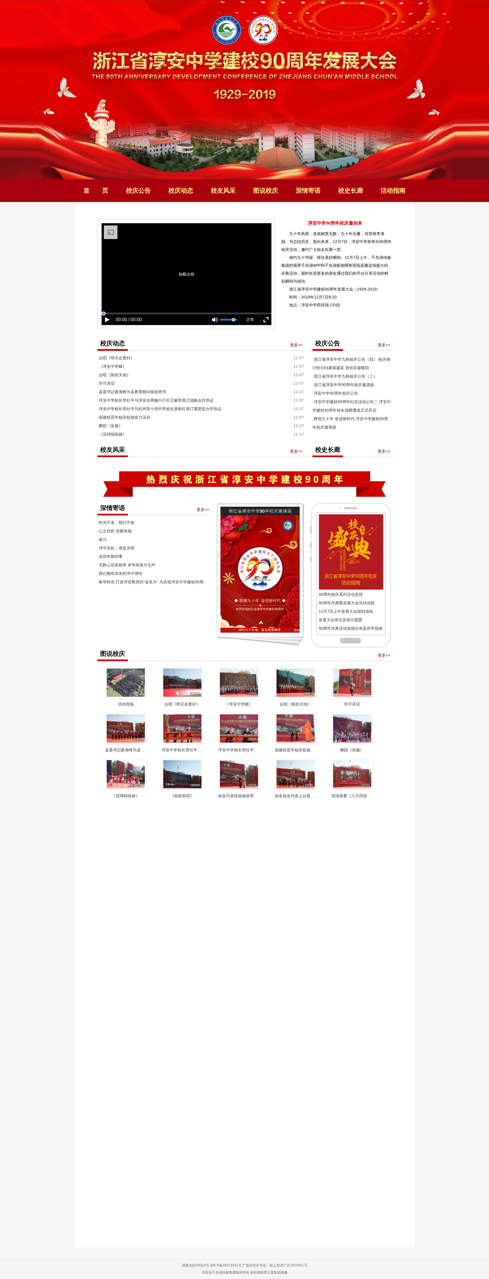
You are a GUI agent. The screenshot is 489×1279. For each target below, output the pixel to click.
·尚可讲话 (106, 383)
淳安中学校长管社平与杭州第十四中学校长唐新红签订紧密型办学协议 (239, 750)
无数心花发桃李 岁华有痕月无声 (127, 565)
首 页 (95, 190)
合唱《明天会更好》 (182, 704)
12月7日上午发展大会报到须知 (346, 611)
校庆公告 (138, 190)
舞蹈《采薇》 (352, 750)
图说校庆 (265, 190)
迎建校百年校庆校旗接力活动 (295, 750)
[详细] (334, 305)
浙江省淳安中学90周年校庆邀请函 (344, 384)
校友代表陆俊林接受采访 (239, 796)
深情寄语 (308, 190)
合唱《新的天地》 (295, 704)
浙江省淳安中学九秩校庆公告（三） (345, 376)
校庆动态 (180, 190)
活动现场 (126, 704)
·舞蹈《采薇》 (110, 426)
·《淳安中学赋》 (111, 366)
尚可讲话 (352, 704)
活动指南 (393, 190)
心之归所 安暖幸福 (115, 531)
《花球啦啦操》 (126, 796)
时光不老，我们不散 (116, 522)
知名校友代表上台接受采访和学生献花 (295, 796)
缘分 (103, 539)
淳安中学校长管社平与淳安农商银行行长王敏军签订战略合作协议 (182, 750)
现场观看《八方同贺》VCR (352, 796)
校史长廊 (350, 190)
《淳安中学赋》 (239, 704)
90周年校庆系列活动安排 (341, 594)
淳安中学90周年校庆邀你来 (335, 223)
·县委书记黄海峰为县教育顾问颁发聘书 (131, 392)
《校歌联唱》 (182, 796)
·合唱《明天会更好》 (115, 358)
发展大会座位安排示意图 (340, 620)
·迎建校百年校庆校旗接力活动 (123, 417)
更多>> (296, 345)
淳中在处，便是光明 (116, 548)
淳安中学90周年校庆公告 (336, 393)
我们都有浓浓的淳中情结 (120, 573)
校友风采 (223, 190)
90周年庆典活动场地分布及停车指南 (351, 628)
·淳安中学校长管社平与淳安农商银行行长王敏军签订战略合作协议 (155, 400)
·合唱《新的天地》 (113, 375)
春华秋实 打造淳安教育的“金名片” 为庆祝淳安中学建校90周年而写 (157, 582)
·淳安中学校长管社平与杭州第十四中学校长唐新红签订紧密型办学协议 (159, 409)
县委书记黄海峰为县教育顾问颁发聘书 (126, 750)
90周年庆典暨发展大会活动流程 (347, 603)
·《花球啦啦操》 (111, 434)
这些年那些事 (111, 556)
